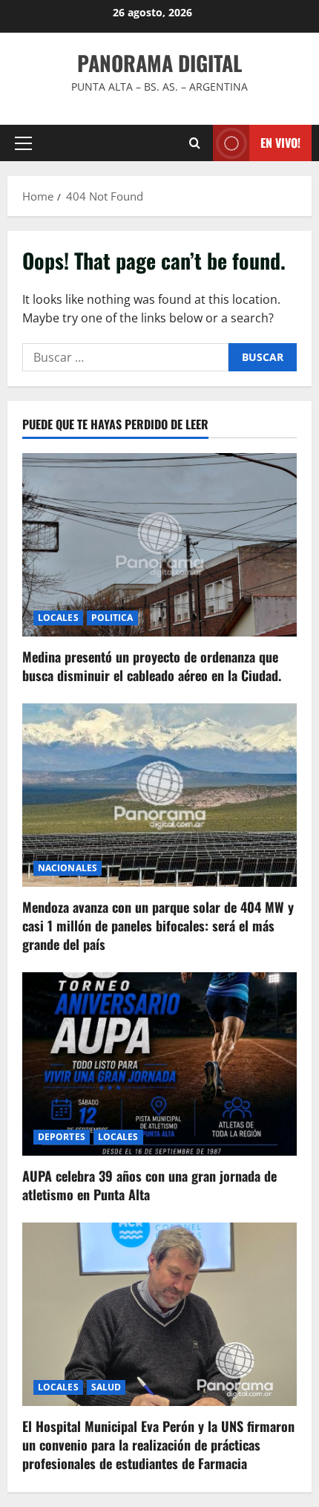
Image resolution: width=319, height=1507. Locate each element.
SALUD (106, 1387)
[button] (23, 143)
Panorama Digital (159, 63)
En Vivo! (280, 143)
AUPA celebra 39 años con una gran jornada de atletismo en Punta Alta (149, 1185)
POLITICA (112, 617)
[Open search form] (194, 142)
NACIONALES (67, 868)
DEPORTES (61, 1136)
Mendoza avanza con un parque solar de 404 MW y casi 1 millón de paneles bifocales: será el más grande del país (158, 925)
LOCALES (58, 617)
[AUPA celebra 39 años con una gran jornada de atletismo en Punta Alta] (159, 1064)
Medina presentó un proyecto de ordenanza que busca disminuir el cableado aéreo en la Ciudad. (151, 666)
